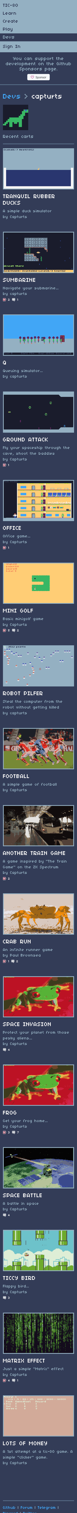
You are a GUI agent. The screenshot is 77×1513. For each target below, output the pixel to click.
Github (9, 1508)
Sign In (12, 46)
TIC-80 (10, 5)
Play (8, 29)
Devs (9, 37)
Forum (27, 1508)
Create (10, 21)
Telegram (47, 1508)
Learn (10, 13)
